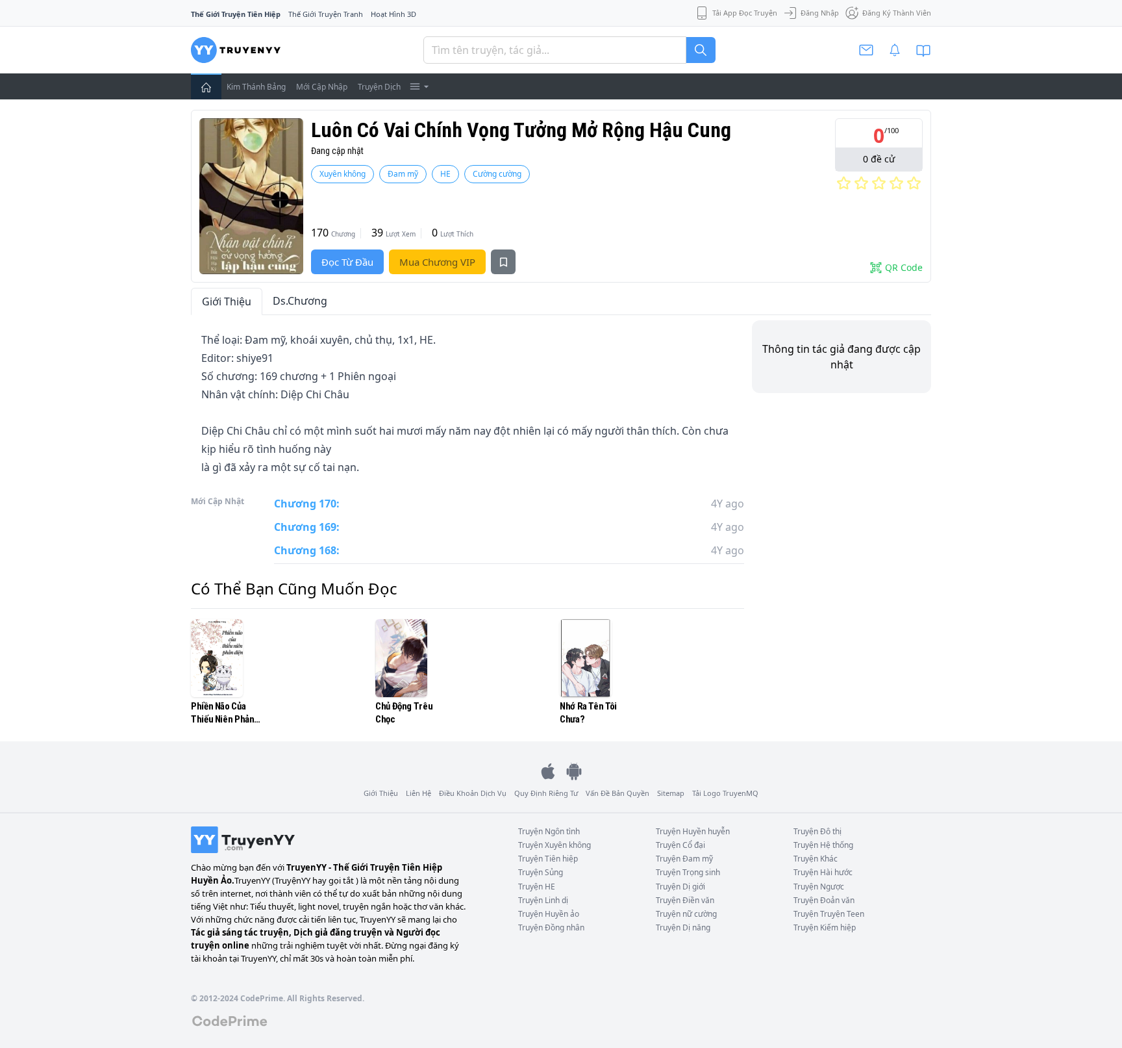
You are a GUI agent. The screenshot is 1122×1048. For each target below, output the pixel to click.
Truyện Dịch (379, 86)
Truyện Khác (815, 858)
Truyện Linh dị (543, 900)
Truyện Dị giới (680, 886)
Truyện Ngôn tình (549, 831)
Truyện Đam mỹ (684, 858)
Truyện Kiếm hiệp (824, 927)
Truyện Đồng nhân (551, 927)
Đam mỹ (403, 173)
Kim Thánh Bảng (256, 86)
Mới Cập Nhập (321, 86)
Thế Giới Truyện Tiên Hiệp (235, 14)
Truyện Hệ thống (823, 844)
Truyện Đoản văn (823, 900)
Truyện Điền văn (685, 900)
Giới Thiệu (226, 301)
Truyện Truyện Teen (828, 913)
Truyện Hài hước (823, 872)
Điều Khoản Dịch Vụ (472, 793)
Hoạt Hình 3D (393, 14)
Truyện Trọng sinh (688, 872)
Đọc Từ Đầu (347, 261)
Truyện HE (536, 886)
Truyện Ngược (818, 886)
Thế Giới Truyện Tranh (325, 14)
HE (445, 173)
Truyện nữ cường (686, 913)
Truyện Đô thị (817, 831)
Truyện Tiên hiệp (548, 858)
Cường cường (497, 173)
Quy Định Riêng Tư (546, 793)
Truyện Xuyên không (554, 844)
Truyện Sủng (540, 872)
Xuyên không (342, 173)
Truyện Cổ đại (680, 844)
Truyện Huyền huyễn (693, 831)
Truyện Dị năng (683, 927)
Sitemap (670, 793)
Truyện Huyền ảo (548, 913)
